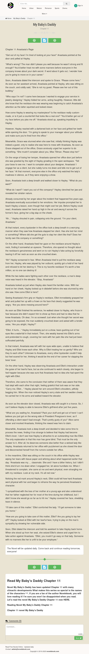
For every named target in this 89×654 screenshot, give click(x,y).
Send (78, 638)
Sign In (80, 5)
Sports (57, 8)
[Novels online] (10, 5)
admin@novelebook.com (21, 649)
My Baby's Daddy (19, 18)
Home (24, 8)
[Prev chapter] (34, 40)
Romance (48, 8)
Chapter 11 (31, 18)
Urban (31, 8)
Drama (65, 8)
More (44, 14)
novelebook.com (53, 651)
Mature (39, 8)
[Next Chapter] (54, 40)
